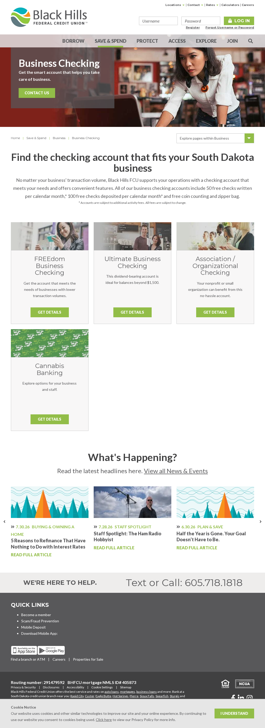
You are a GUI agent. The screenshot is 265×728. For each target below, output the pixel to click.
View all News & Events (176, 470)
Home (15, 138)
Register (193, 27)
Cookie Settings (102, 687)
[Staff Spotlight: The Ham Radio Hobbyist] (132, 502)
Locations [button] (173, 5)
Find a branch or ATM (28, 659)
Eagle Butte (103, 696)
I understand (234, 713)
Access (177, 41)
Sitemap (125, 687)
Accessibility (75, 687)
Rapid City (77, 696)
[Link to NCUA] (242, 683)
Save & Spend (110, 41)
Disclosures (51, 687)
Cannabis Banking (49, 369)
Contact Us (37, 93)
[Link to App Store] (24, 650)
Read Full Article (31, 554)
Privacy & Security (23, 687)
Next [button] (260, 522)
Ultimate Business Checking (132, 262)
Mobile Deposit (33, 627)
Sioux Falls (147, 696)
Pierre (134, 696)
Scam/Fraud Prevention (40, 621)
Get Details (49, 312)
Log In (242, 20)
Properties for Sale (88, 659)
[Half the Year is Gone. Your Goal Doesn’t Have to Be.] (215, 502)
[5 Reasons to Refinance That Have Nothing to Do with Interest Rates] (50, 502)
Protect (147, 41)
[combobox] (215, 138)
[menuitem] (250, 40)
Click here (104, 719)
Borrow (73, 41)
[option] (49, 522)
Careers (248, 5)
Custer (89, 696)
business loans (146, 692)
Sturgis (174, 696)
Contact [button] (194, 5)
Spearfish (162, 696)
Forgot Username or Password (229, 27)
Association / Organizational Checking (215, 265)
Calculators (230, 5)
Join (232, 41)
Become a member (36, 614)
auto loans (112, 692)
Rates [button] (211, 5)
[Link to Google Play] (51, 650)
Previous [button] (4, 522)
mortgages (127, 692)
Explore (206, 41)
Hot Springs (120, 696)
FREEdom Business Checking (49, 265)
